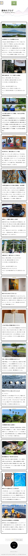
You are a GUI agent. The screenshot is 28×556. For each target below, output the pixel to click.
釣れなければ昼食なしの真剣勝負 (10, 520)
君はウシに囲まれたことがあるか (10, 488)
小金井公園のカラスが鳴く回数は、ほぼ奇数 (13, 185)
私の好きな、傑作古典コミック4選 (11, 151)
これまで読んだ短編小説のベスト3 (11, 325)
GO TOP (14, 543)
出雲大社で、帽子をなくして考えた (11, 255)
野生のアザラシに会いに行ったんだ (11, 391)
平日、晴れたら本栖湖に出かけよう (11, 359)
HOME (3, 12)
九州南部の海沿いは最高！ (8, 425)
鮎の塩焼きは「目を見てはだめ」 (10, 456)
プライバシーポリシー (14, 551)
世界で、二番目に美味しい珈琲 (10, 219)
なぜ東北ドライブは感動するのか (10, 39)
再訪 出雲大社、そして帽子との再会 (11, 75)
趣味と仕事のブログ (7, 12)
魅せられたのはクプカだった (9, 293)
